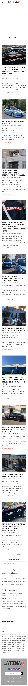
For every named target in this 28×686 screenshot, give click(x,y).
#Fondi (22, 581)
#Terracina (14, 606)
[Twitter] (11, 669)
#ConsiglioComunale (11, 578)
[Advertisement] (14, 20)
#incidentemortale (17, 587)
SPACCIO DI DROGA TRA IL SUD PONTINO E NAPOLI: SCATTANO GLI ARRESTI (13, 429)
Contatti (13, 681)
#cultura (6, 581)
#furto (17, 584)
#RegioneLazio (6, 601)
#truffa (3, 608)
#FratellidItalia (11, 584)
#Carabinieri (5, 576)
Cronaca (19, 75)
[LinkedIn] (16, 669)
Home (7, 681)
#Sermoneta (21, 603)
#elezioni (16, 581)
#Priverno (18, 595)
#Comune (4, 578)
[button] (24, 563)
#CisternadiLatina (16, 576)
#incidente (10, 587)
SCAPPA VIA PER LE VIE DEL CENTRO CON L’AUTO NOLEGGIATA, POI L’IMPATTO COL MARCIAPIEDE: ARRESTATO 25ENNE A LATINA (14, 227)
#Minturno (20, 593)
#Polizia (9, 595)
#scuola (16, 603)
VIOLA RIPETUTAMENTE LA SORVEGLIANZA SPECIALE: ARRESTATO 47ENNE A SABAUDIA (13, 173)
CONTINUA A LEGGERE (7, 92)
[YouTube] (19, 669)
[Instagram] (14, 669)
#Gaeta (22, 584)
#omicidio (4, 595)
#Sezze (3, 606)
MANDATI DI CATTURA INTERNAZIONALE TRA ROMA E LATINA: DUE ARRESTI (12, 278)
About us (19, 681)
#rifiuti (12, 601)
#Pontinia (13, 595)
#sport (8, 606)
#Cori (17, 578)
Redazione (5, 75)
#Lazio (16, 590)
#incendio (4, 587)
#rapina (19, 598)
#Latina (6, 590)
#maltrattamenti (13, 593)
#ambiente (4, 573)
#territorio (22, 606)
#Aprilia (11, 573)
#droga (11, 581)
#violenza (7, 608)
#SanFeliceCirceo (5, 603)
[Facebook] (9, 669)
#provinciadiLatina (9, 598)
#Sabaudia (19, 601)
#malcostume (5, 593)
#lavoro (12, 590)
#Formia (4, 584)
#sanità (11, 603)
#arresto (17, 573)
